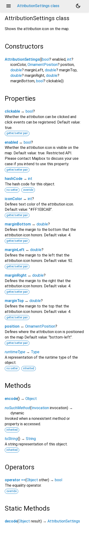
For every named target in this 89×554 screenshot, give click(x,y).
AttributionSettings (22, 59)
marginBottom (18, 224)
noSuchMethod (17, 408)
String (31, 438)
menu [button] (8, 6)
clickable (12, 111)
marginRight (16, 275)
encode (11, 398)
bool (45, 59)
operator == (15, 480)
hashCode (13, 178)
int (69, 59)
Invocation (40, 408)
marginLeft (14, 249)
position (12, 326)
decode (11, 521)
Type (35, 352)
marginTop (14, 300)
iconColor (13, 199)
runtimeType (15, 352)
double (16, 70)
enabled (11, 142)
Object (31, 398)
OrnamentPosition (43, 64)
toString (11, 438)
